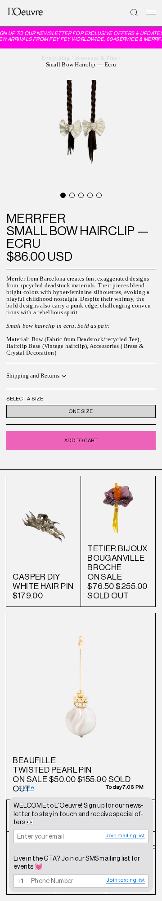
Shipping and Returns (32, 376)
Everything (55, 58)
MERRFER (36, 218)
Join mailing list (125, 835)
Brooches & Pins (96, 58)
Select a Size (25, 399)
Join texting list (125, 880)
